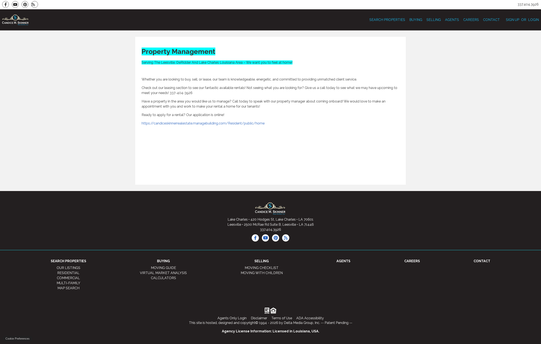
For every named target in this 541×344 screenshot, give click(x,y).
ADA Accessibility (310, 318)
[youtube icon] (265, 238)
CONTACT (491, 20)
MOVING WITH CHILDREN (262, 273)
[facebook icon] (255, 238)
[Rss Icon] (34, 4)
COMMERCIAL (68, 278)
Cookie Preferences (17, 338)
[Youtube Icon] (15, 4)
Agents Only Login (232, 318)
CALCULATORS (163, 278)
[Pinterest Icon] (25, 4)
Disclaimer (259, 318)
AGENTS (452, 20)
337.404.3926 (270, 230)
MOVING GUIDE (163, 268)
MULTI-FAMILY (68, 283)
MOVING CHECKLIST (262, 268)
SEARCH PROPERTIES (387, 20)
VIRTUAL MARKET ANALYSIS (163, 273)
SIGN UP (512, 20)
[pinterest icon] (275, 238)
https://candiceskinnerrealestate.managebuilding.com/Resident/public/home (203, 123)
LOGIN (533, 20)
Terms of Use (281, 318)
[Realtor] (267, 311)
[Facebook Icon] (5, 4)
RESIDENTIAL (68, 273)
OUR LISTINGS (68, 268)
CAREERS (471, 20)
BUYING (415, 20)
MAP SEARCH (68, 288)
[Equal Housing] (274, 311)
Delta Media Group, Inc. (302, 323)
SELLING (433, 20)
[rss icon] (285, 238)
